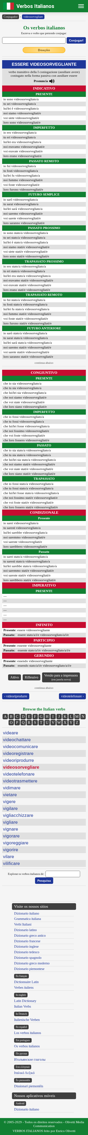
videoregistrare (18, 753)
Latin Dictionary (25, 1001)
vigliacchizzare (18, 815)
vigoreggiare (15, 842)
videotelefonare (19, 773)
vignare (10, 828)
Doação (44, 50)
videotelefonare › (72, 696)
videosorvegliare (33, 16)
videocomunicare (20, 746)
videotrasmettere (20, 780)
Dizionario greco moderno (32, 963)
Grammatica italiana (27, 919)
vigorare (11, 835)
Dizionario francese (27, 941)
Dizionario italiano (26, 913)
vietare (10, 794)
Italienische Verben (27, 1020)
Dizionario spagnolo (27, 957)
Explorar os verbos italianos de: (26, 873)
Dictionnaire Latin (26, 982)
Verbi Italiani (22, 924)
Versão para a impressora (61, 677)
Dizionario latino (25, 930)
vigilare (10, 808)
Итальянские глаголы (29, 1059)
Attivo (14, 677)
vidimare (12, 787)
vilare (8, 856)
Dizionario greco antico (30, 935)
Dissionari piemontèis (28, 1086)
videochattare (17, 739)
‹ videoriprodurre (15, 696)
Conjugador (11, 16)
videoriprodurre (18, 760)
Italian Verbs (22, 1006)
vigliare (10, 822)
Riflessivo (31, 677)
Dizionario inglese (26, 946)
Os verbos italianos (27, 1046)
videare (10, 732)
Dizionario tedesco (26, 952)
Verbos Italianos (35, 6)
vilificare (11, 863)
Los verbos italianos (27, 1033)
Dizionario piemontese (29, 969)
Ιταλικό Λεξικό (24, 1073)
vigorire (10, 849)
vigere (9, 801)
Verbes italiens (24, 987)
